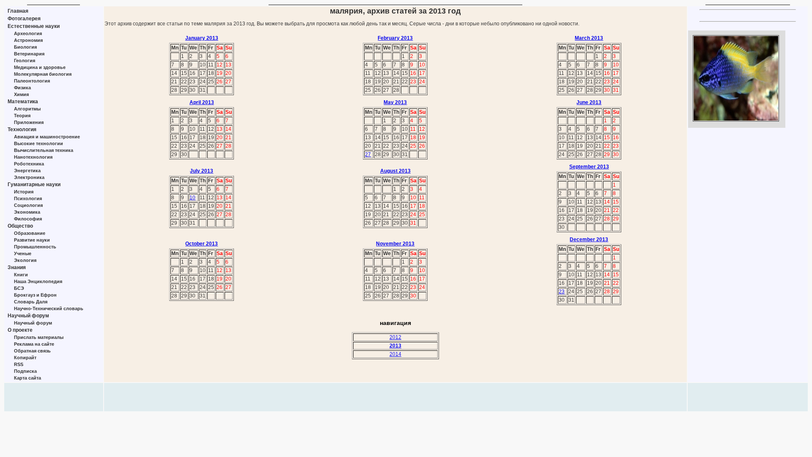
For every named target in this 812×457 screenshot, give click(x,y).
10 (192, 198)
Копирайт (25, 357)
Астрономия (28, 40)
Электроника (29, 177)
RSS (18, 364)
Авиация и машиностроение (47, 136)
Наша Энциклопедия (38, 281)
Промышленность (35, 246)
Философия (28, 218)
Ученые (22, 253)
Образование (29, 233)
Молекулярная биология (42, 74)
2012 (395, 337)
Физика (22, 87)
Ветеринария (29, 53)
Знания (17, 267)
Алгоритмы (27, 108)
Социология (28, 205)
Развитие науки (32, 239)
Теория (22, 115)
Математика (23, 102)
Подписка (25, 371)
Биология (25, 47)
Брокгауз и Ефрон (35, 294)
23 (562, 292)
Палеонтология (32, 80)
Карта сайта (27, 377)
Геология (24, 60)
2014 (395, 354)
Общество (20, 226)
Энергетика (27, 170)
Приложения (29, 122)
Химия (21, 94)
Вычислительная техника (43, 150)
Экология (25, 260)
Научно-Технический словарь (48, 308)
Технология (22, 129)
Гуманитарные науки (34, 184)
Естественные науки (34, 26)
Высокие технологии (38, 143)
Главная (18, 11)
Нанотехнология (33, 157)
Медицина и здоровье (40, 67)
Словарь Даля (30, 301)
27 (368, 154)
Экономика (27, 212)
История (23, 191)
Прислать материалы (38, 337)
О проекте (20, 330)
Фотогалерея (24, 19)
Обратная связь (32, 350)
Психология (28, 198)
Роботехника (29, 163)
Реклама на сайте (34, 344)
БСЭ (19, 288)
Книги (21, 274)
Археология (28, 33)
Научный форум (28, 316)
